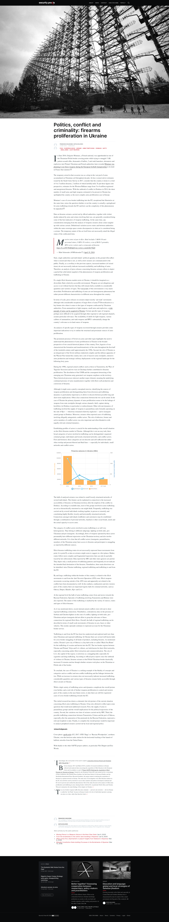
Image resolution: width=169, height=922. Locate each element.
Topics (122, 3)
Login (123, 915)
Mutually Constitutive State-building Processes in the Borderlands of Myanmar (82, 842)
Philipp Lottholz (93, 906)
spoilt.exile (67, 734)
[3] (99, 302)
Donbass (98, 148)
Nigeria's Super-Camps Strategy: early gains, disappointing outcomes (52, 878)
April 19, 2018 (89, 252)
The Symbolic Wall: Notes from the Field (52, 868)
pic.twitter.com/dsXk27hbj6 (85, 248)
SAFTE (105, 148)
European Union (69, 148)
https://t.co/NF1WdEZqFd (66, 248)
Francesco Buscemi (66, 144)
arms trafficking (88, 148)
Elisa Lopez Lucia (82, 906)
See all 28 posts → (47, 895)
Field (61, 148)
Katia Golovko (78, 144)
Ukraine (79, 148)
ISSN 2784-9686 (113, 3)
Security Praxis (43, 915)
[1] (71, 169)
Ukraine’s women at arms (49, 887)
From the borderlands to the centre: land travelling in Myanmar (77, 836)
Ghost (128, 915)
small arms (64, 150)
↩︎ (69, 763)
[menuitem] (122, 3)
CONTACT (104, 3)
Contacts (112, 915)
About (101, 915)
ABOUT (91, 3)
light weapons (74, 150)
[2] (64, 208)
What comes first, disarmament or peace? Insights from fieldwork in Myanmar (82, 839)
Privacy (118, 915)
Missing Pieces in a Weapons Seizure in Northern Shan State (76, 834)
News (97, 3)
